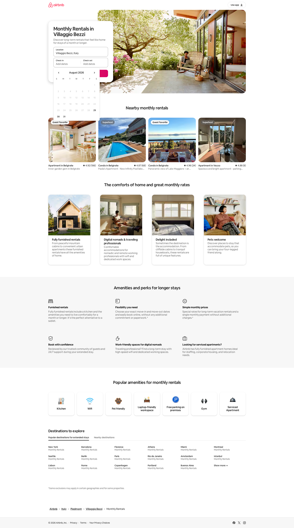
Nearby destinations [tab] (104, 437)
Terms (83, 522)
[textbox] (67, 64)
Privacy (73, 522)
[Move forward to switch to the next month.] (94, 73)
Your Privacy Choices (99, 522)
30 (58, 116)
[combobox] (81, 53)
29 (94, 110)
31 (64, 116)
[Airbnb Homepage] (56, 5)
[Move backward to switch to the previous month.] (59, 73)
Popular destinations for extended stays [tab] (68, 437)
